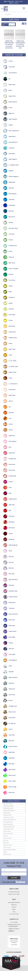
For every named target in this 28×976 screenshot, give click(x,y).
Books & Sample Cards (9, 849)
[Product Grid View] (23, 24)
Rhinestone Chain (8, 808)
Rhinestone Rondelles (9, 819)
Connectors (6, 812)
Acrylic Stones (7, 838)
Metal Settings (7, 845)
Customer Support (10, 1)
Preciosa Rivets (7, 815)
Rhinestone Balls (8, 824)
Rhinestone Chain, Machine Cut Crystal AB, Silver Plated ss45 (9, 44)
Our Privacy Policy (14, 914)
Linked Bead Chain (8, 829)
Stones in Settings (8, 817)
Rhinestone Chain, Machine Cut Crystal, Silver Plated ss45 (20, 44)
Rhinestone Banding (9, 810)
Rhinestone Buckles (8, 826)
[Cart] (23, 8)
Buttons (5, 840)
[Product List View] (25, 24)
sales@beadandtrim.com (13, 924)
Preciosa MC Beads (8, 806)
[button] (13, 14)
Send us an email (14, 3)
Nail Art (5, 836)
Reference (14, 905)
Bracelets (6, 842)
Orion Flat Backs (8, 833)
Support (14, 907)
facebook (21, 882)
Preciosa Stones (7, 803)
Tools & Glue (7, 847)
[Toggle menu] (2, 9)
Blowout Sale (7, 854)
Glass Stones (7, 831)
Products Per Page (5, 24)
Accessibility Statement (14, 902)
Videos (5, 852)
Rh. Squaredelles (8, 822)
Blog (14, 911)
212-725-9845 (20, 1)
